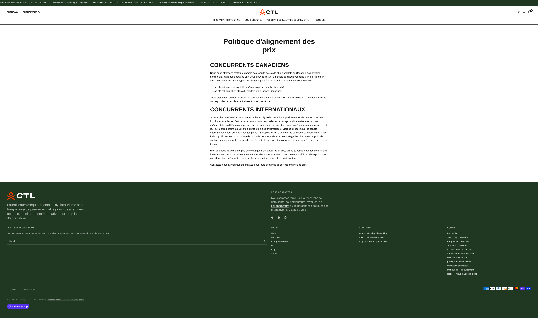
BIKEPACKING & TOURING (226, 20)
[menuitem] (227, 20)
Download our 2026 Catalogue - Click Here (64, 3)
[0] (529, 12)
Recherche (452, 233)
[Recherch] (524, 12)
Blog (273, 249)
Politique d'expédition (457, 258)
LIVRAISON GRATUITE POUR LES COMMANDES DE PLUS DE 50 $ (117, 3)
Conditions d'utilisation (458, 266)
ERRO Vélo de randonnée (371, 237)
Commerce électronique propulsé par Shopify (65, 300)
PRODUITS (365, 228)
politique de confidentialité (459, 262)
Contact (275, 253)
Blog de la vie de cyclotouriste (373, 241)
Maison (274, 233)
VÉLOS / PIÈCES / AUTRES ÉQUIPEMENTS (287, 20)
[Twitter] (281, 217)
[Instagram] (287, 217)
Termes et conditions (457, 245)
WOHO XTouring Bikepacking (373, 233)
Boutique (275, 237)
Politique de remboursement (460, 270)
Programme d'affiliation (458, 241)
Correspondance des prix (459, 249)
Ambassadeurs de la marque (460, 253)
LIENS (274, 228)
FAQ (273, 245)
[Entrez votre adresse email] (264, 241)
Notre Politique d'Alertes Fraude (462, 274)
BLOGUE (320, 20)
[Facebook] (274, 217)
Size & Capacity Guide (457, 237)
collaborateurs (280, 205)
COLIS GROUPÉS (253, 20)
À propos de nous (279, 241)
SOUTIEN (452, 228)
